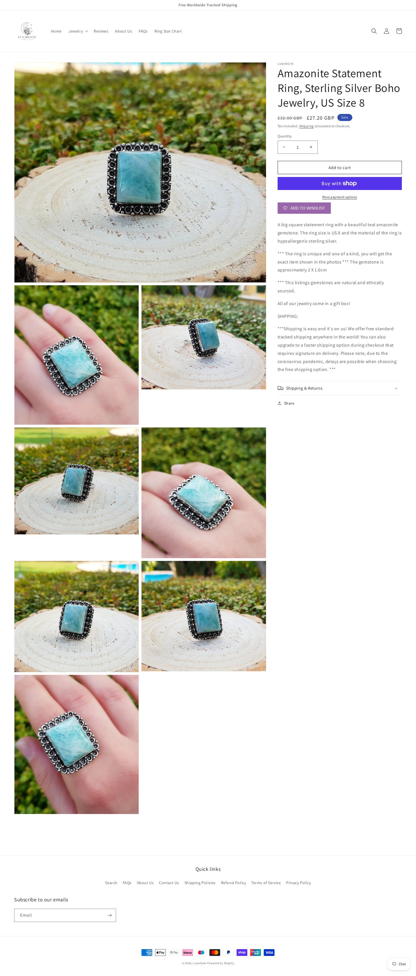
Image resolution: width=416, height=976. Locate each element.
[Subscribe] (109, 915)
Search (111, 882)
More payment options (339, 197)
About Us (145, 882)
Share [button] (289, 403)
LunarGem (199, 963)
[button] (77, 31)
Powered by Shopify (220, 963)
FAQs (127, 882)
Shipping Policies (200, 882)
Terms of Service (266, 882)
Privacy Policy (298, 882)
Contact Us (169, 882)
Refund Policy (233, 882)
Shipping (306, 126)
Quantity (285, 135)
